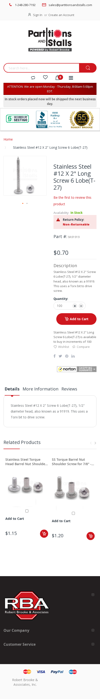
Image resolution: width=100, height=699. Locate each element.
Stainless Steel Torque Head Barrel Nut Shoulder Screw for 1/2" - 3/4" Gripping (26, 461)
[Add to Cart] (44, 534)
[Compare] (33, 78)
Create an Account (61, 15)
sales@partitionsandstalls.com (70, 5)
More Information (40, 389)
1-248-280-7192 (25, 5)
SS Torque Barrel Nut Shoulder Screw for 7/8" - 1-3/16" (71, 461)
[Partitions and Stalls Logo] (50, 42)
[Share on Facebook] (54, 356)
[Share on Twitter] (60, 356)
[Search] (88, 68)
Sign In (37, 15)
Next (95, 443)
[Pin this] (66, 356)
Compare (83, 347)
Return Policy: (73, 220)
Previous (90, 443)
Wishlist (63, 347)
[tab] (12, 390)
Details (12, 389)
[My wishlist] (45, 78)
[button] (23, 203)
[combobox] (41, 68)
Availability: (61, 213)
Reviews (69, 389)
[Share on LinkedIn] (73, 356)
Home (8, 139)
